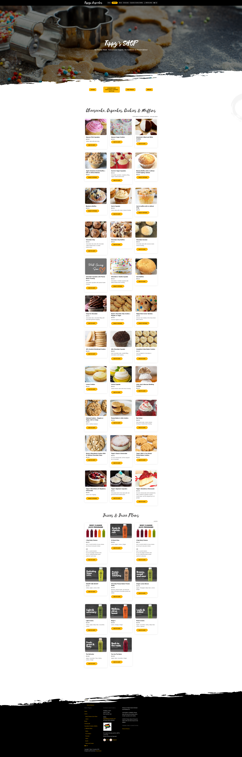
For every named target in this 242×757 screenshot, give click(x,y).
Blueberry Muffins (91, 206)
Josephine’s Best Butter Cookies (145, 349)
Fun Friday (130, 89)
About (86, 738)
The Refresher (90, 654)
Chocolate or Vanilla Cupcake (119, 276)
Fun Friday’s (88, 733)
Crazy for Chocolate (91, 313)
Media (86, 731)
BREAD (149, 89)
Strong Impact (98, 750)
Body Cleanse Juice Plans (91, 716)
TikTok (107, 739)
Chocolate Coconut (141, 239)
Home (109, 2)
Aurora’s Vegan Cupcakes (118, 171)
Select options (92, 177)
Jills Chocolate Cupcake (118, 349)
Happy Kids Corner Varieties (144, 313)
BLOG (86, 741)
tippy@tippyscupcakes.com (109, 718)
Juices (115, 2)
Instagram (114, 739)
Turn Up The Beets (116, 654)
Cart (156, 2)
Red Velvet (139, 418)
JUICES (92, 89)
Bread (120, 2)
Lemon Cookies (90, 384)
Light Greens (89, 620)
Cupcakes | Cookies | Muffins (136, 2)
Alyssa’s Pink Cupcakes (93, 137)
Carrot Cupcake (115, 206)
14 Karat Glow (115, 540)
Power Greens (140, 620)
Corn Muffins (140, 276)
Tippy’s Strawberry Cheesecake (145, 488)
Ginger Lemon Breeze (142, 583)
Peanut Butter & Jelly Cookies (119, 418)
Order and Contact (89, 743)
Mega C (113, 620)
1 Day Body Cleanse (91, 540)
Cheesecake (126, 2)
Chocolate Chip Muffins (118, 239)
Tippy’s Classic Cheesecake (119, 453)
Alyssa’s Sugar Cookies (118, 137)
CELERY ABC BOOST (92, 583)
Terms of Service (90, 705)
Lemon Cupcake (115, 384)
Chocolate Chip (90, 239)
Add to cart (91, 145)
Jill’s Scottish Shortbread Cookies (96, 349)
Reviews (87, 736)
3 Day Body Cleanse (142, 540)
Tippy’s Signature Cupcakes (119, 488)
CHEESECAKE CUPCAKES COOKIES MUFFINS (111, 89)
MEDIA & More (148, 2)
